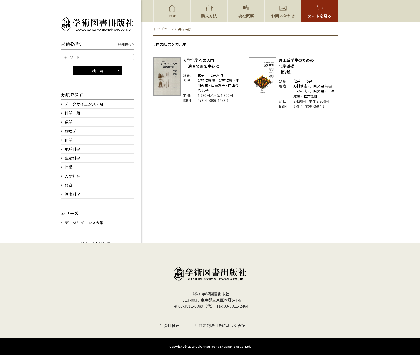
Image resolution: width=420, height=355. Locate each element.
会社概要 (246, 16)
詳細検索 (124, 44)
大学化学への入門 (203, 63)
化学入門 (216, 75)
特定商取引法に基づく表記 (222, 325)
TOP (172, 16)
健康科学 (72, 194)
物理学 (70, 131)
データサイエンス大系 (84, 222)
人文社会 (72, 176)
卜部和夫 (300, 91)
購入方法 (209, 16)
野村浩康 (204, 80)
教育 (68, 185)
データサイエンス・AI (84, 104)
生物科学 (72, 158)
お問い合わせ (283, 16)
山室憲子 (218, 85)
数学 (68, 122)
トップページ (163, 28)
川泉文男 (317, 85)
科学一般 (72, 113)
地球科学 (72, 149)
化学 (68, 140)
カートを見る (319, 16)
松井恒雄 (310, 96)
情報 (68, 167)
